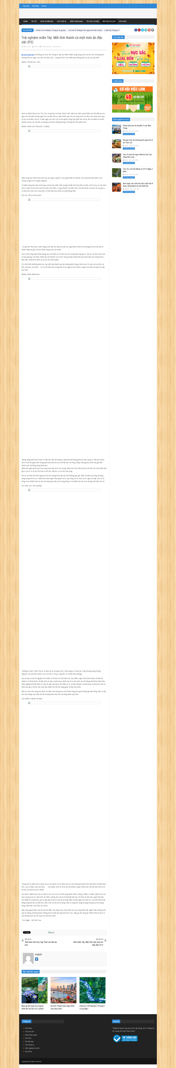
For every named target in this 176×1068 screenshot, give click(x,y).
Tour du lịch (29, 1031)
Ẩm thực (28, 1038)
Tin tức (34, 21)
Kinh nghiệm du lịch (32, 1048)
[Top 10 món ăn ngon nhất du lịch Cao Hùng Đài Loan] (116, 158)
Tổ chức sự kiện (92, 21)
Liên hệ (44, 6)
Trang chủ (26, 6)
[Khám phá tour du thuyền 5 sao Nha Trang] (116, 129)
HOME (25, 21)
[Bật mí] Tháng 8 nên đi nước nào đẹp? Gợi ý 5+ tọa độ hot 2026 (93, 30)
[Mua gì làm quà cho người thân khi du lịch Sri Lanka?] (35, 990)
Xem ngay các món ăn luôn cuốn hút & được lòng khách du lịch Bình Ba (138, 184)
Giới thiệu (28, 1028)
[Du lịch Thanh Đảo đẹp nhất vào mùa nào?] (64, 990)
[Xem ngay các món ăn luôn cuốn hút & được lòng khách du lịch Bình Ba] (116, 187)
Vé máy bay (29, 1041)
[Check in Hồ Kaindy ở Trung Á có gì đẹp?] (93, 990)
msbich (36, 46)
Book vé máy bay (46, 21)
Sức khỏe (122, 21)
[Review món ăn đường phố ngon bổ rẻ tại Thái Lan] (116, 143)
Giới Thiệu (35, 6)
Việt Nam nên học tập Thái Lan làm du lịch (41, 942)
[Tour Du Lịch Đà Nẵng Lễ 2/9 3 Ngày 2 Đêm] (116, 172)
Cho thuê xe (61, 21)
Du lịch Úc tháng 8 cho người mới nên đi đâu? (49, 30)
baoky (126, 131)
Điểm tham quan (76, 21)
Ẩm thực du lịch (108, 21)
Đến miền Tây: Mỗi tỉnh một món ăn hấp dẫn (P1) (88, 942)
